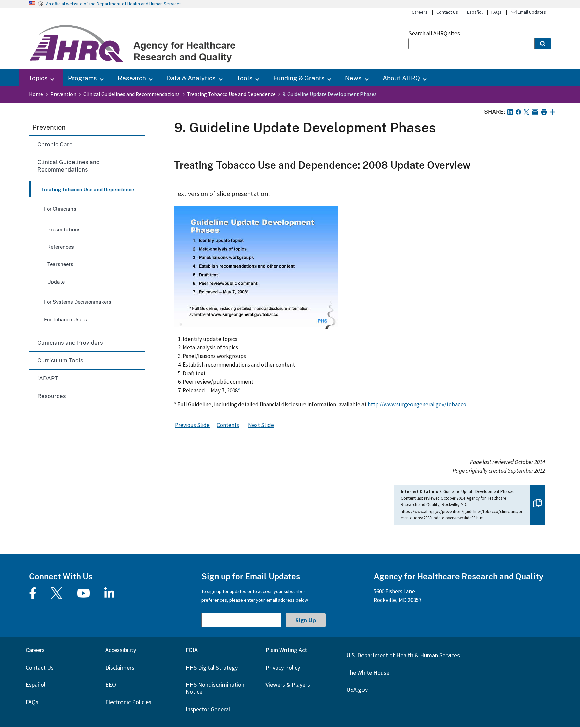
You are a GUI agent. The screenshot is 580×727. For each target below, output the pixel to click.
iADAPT (47, 378)
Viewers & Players (287, 684)
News (353, 78)
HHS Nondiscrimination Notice (215, 688)
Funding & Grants (299, 78)
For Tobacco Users (65, 319)
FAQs (496, 12)
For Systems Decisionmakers (77, 302)
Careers (420, 12)
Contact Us (447, 12)
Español (475, 12)
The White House (367, 672)
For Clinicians (60, 209)
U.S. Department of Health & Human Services (403, 655)
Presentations (64, 229)
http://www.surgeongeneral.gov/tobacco (417, 404)
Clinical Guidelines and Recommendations (131, 94)
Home (36, 94)
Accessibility (120, 650)
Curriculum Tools (60, 360)
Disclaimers (119, 667)
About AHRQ (401, 78)
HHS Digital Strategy (212, 667)
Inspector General (208, 709)
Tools (245, 78)
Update (56, 282)
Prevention (63, 94)
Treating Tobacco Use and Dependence (231, 94)
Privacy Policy (282, 667)
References (60, 247)
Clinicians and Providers (70, 342)
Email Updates (531, 12)
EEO (110, 684)
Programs (82, 78)
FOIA (192, 650)
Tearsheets (60, 264)
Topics (38, 78)
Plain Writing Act (286, 650)
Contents (228, 425)
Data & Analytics (191, 78)
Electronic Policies (128, 702)
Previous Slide (192, 425)
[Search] (543, 43)
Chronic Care (55, 144)
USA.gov (357, 689)
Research (132, 78)
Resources (51, 395)
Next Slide (261, 425)
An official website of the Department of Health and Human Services (114, 4)
